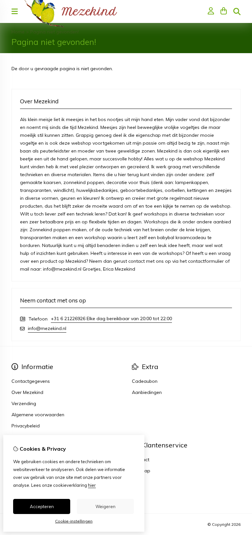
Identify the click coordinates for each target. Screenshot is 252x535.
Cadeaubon (145, 381)
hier (92, 485)
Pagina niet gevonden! (54, 32)
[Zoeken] (237, 11)
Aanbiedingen (147, 392)
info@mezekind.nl (47, 328)
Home (18, 32)
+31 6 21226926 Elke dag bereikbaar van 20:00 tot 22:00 (111, 318)
